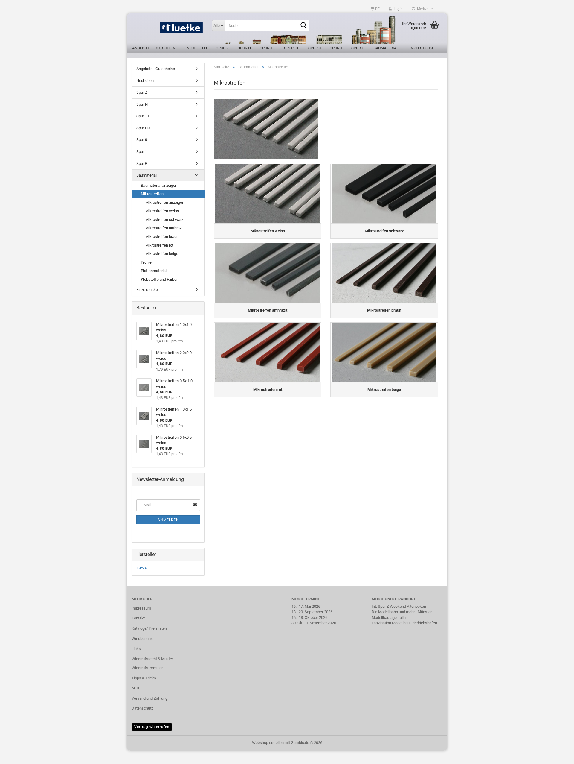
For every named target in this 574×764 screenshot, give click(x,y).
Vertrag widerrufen (152, 727)
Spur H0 (291, 48)
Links (136, 648)
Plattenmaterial (154, 270)
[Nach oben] (558, 755)
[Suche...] (303, 25)
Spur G (357, 48)
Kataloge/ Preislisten (149, 628)
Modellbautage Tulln (389, 617)
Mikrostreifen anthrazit (164, 228)
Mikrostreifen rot (159, 245)
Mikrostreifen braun (161, 236)
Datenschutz (142, 708)
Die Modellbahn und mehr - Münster (402, 612)
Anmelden (168, 520)
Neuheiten (197, 48)
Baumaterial (386, 48)
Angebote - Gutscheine (155, 48)
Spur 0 (314, 48)
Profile (146, 262)
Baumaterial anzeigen (159, 185)
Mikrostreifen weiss (162, 211)
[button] (375, 8)
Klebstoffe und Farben (159, 279)
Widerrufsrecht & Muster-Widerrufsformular (153, 663)
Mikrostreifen (152, 194)
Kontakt (138, 618)
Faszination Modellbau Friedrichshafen (404, 623)
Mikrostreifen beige (161, 253)
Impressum (141, 608)
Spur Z (222, 48)
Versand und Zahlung (149, 698)
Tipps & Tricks (144, 678)
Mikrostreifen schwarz (164, 219)
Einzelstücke (420, 48)
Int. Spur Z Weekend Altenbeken (399, 606)
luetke (141, 568)
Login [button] (397, 9)
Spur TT (267, 48)
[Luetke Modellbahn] (167, 30)
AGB (135, 688)
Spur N (244, 48)
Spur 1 (336, 48)
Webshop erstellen (268, 742)
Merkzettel (424, 9)
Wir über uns (142, 638)
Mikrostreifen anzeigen (164, 202)
